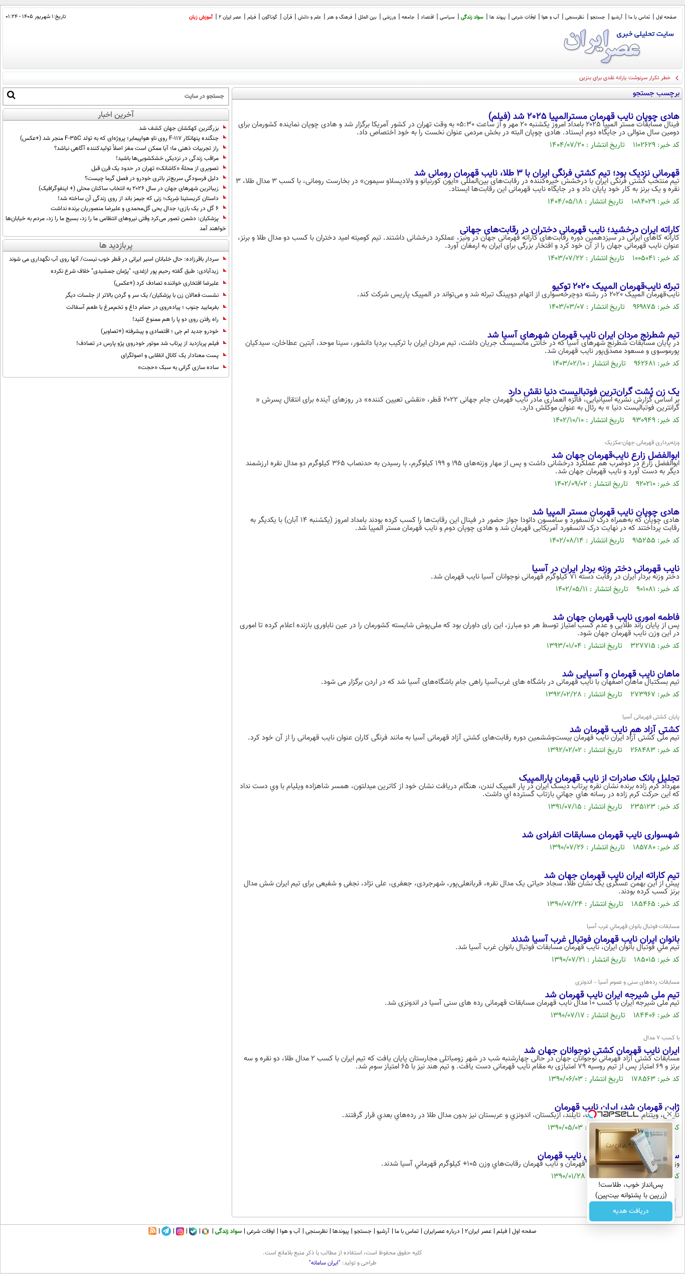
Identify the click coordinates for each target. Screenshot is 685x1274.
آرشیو (616, 17)
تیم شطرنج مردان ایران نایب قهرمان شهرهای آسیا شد (583, 335)
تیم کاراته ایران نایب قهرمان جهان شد (611, 876)
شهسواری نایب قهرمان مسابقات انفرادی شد (600, 835)
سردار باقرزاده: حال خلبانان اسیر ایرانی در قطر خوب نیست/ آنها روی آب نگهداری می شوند (114, 259)
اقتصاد (427, 17)
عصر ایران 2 (230, 17)
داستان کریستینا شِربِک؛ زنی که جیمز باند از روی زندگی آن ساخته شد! (138, 198)
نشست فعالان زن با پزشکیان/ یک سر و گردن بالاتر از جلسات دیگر (142, 295)
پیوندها (340, 1231)
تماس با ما (639, 17)
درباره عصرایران (442, 1231)
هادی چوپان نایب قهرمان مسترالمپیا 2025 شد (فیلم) (583, 117)
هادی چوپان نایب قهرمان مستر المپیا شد (605, 512)
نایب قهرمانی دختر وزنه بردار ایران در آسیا (605, 569)
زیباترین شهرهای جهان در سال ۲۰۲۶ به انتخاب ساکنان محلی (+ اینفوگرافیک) (129, 188)
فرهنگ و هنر (339, 17)
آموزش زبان (201, 17)
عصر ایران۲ (478, 1231)
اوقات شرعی (523, 17)
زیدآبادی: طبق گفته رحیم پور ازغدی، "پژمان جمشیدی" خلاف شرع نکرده (135, 271)
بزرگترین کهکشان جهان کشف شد (179, 128)
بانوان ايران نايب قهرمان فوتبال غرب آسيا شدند (595, 940)
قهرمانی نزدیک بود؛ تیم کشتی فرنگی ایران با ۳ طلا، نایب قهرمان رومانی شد (546, 173)
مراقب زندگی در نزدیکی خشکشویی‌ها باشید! (167, 158)
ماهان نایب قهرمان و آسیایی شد (620, 674)
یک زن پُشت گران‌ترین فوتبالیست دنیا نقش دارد (593, 392)
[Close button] (669, 1114)
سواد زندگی (472, 17)
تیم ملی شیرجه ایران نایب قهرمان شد (612, 995)
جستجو (597, 17)
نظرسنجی (574, 17)
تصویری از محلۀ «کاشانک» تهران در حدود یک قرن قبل (155, 168)
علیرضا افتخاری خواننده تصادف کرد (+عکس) (166, 283)
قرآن (287, 17)
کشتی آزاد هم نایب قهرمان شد (624, 730)
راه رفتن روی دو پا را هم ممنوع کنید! (175, 319)
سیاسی (447, 17)
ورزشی (389, 17)
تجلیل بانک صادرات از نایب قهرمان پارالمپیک (599, 779)
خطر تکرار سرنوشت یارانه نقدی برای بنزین (624, 78)
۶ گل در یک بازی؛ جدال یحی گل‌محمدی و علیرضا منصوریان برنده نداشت (135, 208)
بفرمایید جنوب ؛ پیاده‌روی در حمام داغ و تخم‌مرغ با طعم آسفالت (142, 307)
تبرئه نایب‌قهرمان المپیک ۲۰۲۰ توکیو (615, 287)
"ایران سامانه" (324, 1262)
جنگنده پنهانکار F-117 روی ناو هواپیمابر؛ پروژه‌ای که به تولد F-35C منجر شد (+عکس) (119, 138)
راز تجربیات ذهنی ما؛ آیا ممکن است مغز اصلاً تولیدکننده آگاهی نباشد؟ (136, 148)
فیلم (251, 17)
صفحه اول (666, 17)
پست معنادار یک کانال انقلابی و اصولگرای (170, 355)
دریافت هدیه (631, 1211)
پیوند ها (497, 17)
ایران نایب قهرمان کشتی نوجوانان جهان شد (601, 1051)
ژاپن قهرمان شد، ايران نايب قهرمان (617, 1108)
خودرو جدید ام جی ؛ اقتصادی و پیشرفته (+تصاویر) (160, 331)
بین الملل (367, 17)
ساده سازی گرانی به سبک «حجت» (178, 367)
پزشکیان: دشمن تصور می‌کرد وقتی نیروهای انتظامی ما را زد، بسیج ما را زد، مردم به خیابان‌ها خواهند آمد (116, 223)
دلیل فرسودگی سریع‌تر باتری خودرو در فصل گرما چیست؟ (152, 178)
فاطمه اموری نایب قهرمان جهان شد (616, 618)
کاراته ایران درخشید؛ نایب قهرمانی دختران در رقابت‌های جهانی (569, 230)
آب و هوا (550, 17)
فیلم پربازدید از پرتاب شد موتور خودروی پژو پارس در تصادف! (147, 343)
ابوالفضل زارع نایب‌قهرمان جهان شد (615, 456)
